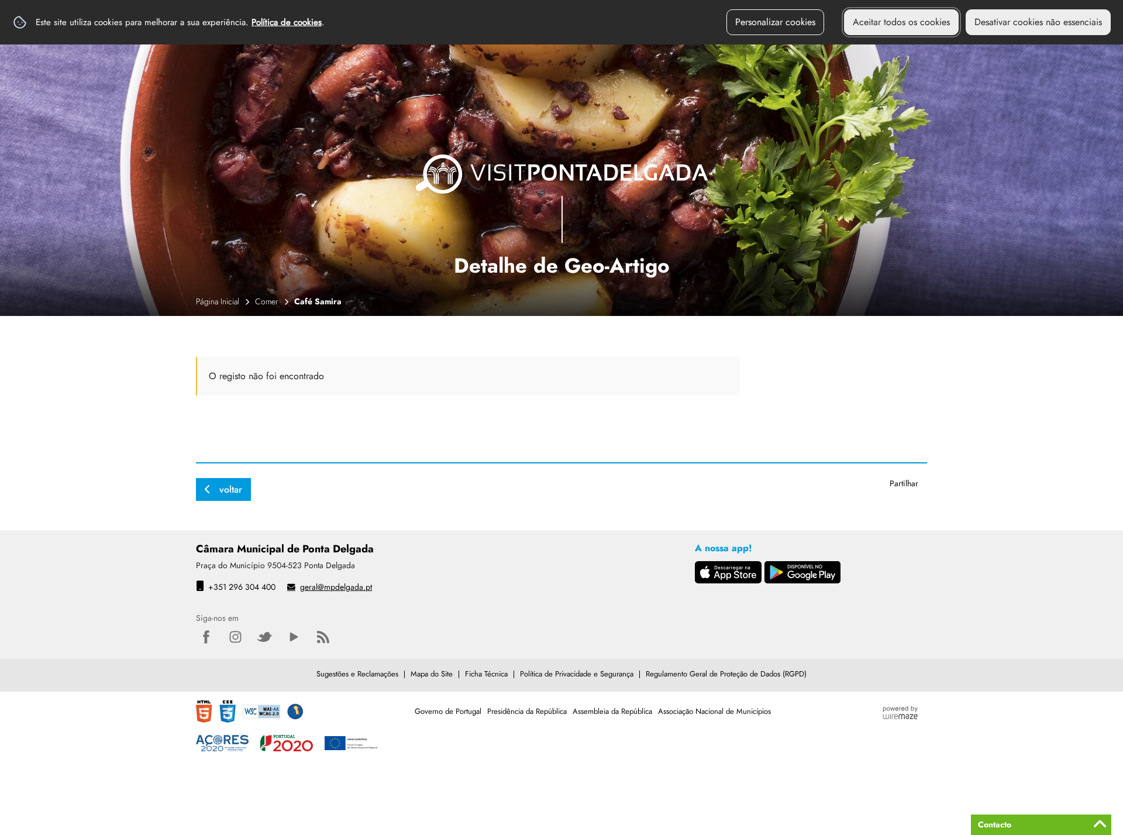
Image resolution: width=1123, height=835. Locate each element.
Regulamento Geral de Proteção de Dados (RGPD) (726, 673)
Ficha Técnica (486, 673)
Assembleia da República (612, 711)
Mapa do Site (432, 673)
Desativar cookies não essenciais (1038, 22)
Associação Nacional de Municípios (714, 711)
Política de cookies (287, 22)
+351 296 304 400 (241, 587)
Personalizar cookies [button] (775, 22)
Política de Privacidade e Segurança (576, 673)
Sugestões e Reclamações (357, 673)
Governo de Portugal (448, 711)
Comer (266, 301)
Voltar (230, 489)
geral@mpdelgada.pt (336, 587)
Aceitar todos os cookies (901, 22)
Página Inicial (217, 301)
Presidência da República (527, 711)
